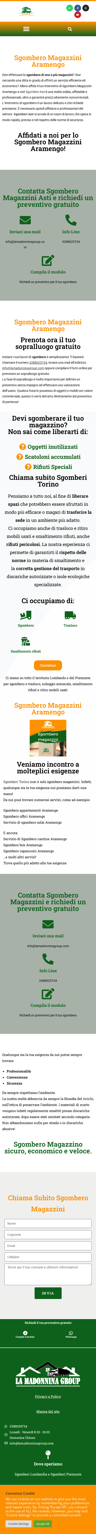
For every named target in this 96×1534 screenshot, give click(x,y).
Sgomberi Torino (16, 781)
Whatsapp (71, 1336)
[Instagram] (85, 8)
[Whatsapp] (69, 8)
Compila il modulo (48, 272)
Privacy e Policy (48, 1396)
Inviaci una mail (25, 231)
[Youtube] (77, 14)
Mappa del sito (48, 1411)
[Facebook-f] (77, 8)
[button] (26, 29)
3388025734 (38, 362)
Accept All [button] (42, 1524)
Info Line (70, 231)
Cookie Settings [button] (18, 1524)
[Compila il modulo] (48, 260)
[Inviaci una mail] (25, 220)
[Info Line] (71, 220)
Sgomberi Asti (35, 92)
